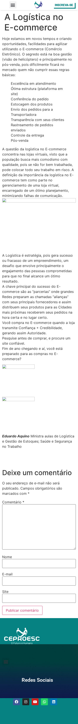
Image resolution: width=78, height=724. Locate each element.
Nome (7, 557)
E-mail (7, 574)
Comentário (13, 502)
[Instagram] (25, 701)
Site (5, 591)
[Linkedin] (53, 701)
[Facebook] (16, 701)
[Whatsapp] (44, 701)
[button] (12, 4)
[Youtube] (35, 701)
